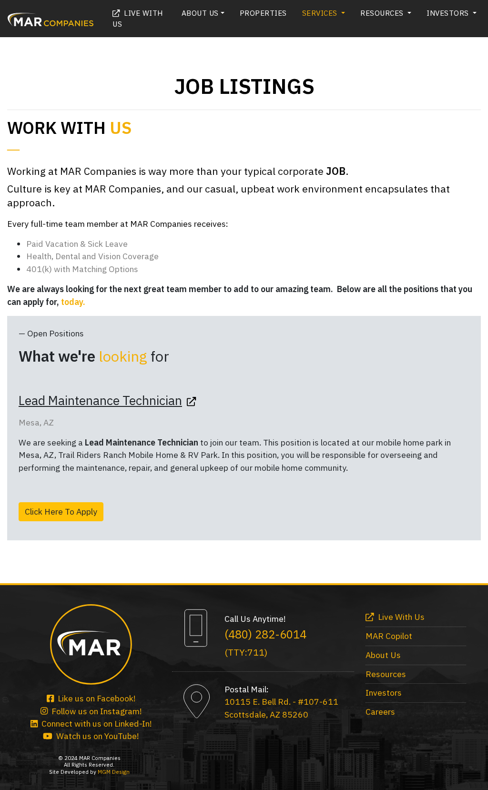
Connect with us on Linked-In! (95, 723)
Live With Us (137, 18)
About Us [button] (200, 13)
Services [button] (321, 13)
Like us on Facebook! (95, 698)
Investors (384, 692)
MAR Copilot (389, 635)
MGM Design (114, 771)
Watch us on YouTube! (95, 735)
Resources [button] (383, 13)
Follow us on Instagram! (95, 711)
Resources (386, 673)
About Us (383, 654)
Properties (263, 13)
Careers (380, 711)
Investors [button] (449, 13)
